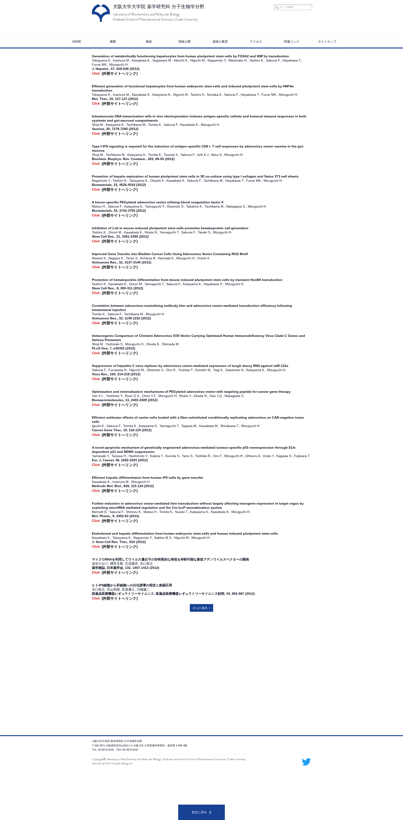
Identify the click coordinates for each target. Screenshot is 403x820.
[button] (113, 41)
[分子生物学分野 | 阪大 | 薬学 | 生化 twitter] (306, 761)
